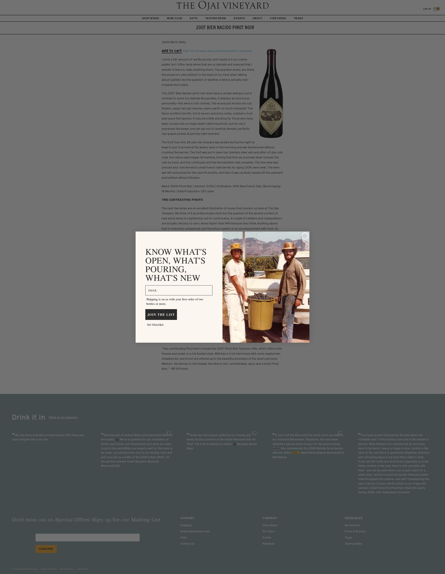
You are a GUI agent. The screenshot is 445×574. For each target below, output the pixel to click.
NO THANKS (155, 325)
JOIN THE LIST (161, 314)
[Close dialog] (305, 236)
